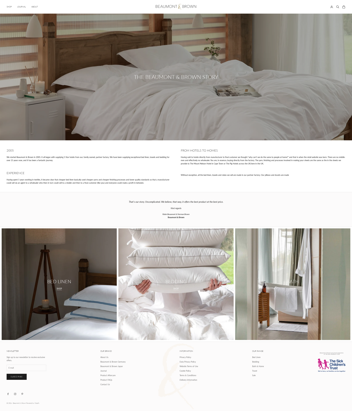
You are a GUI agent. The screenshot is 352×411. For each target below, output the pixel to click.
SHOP (9, 6)
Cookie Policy (185, 371)
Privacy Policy (185, 357)
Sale (254, 375)
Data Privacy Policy (188, 362)
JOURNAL (21, 6)
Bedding (255, 362)
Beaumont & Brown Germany (113, 362)
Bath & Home (258, 366)
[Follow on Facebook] (8, 394)
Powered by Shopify (32, 403)
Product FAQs (106, 380)
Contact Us (105, 384)
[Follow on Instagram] (15, 394)
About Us (104, 357)
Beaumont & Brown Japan (111, 366)
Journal (103, 371)
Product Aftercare (108, 375)
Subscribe (17, 377)
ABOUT (34, 6)
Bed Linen (256, 357)
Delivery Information (188, 380)
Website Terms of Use (189, 366)
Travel (254, 371)
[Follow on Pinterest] (22, 394)
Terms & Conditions (188, 375)
